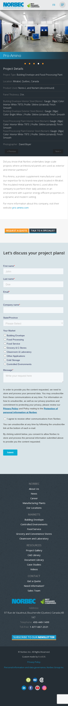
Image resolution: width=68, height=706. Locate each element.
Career (34, 498)
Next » (58, 151)
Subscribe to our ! (34, 637)
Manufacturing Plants (34, 503)
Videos (34, 569)
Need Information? (34, 585)
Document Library (34, 559)
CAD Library (34, 555)
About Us (34, 488)
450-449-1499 (40, 622)
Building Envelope (34, 519)
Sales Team (34, 590)
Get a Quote (34, 581)
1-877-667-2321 (39, 626)
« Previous (11, 151)
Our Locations (34, 507)
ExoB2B (41, 656)
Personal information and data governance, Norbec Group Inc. (34, 667)
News (34, 493)
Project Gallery (34, 550)
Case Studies (34, 564)
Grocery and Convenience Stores (34, 533)
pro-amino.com (20, 207)
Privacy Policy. (34, 662)
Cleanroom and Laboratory (34, 538)
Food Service (34, 529)
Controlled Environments (34, 524)
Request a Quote (16, 230)
